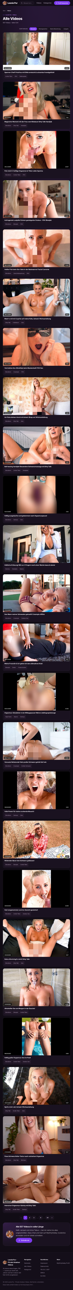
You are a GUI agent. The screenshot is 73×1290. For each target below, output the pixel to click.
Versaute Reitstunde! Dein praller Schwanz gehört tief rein (25, 762)
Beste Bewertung (55, 29)
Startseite (27, 1263)
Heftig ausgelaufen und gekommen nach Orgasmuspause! (25, 516)
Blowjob (16, 224)
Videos (38, 3)
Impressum (44, 1263)
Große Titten (8, 76)
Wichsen (23, 1160)
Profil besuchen (64, 3)
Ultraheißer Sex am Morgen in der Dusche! (19, 1008)
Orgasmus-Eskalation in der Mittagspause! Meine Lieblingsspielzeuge (30, 713)
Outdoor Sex (24, 618)
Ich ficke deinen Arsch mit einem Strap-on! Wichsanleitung (25, 417)
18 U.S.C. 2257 (45, 1269)
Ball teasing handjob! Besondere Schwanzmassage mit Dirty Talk (27, 466)
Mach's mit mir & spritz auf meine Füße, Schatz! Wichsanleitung (27, 319)
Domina (7, 569)
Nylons (22, 569)
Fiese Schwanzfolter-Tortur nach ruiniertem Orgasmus (24, 1156)
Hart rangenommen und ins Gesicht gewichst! (21, 910)
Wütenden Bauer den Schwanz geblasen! (19, 861)
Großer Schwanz (26, 766)
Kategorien (48, 3)
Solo (22, 322)
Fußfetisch (16, 322)
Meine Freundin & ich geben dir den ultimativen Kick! (23, 663)
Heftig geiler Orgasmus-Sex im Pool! (17, 1058)
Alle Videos (27, 1266)
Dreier (14, 667)
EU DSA (43, 1276)
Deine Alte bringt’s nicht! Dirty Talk (17, 959)
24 (47, 1217)
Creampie (16, 372)
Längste (66, 29)
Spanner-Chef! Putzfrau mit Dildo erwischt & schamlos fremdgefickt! (29, 72)
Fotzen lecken (22, 667)
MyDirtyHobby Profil (63, 1263)
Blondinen (8, 125)
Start (4, 10)
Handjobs (23, 125)
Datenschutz (45, 1266)
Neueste (33, 29)
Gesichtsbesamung (19, 273)
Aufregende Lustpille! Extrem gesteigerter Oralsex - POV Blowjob (28, 220)
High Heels (8, 716)
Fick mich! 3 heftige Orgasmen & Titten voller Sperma (23, 171)
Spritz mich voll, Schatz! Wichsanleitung (19, 1107)
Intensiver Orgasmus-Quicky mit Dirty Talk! (20, 1205)
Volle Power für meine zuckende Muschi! (19, 811)
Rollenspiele (23, 76)
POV (16, 76)
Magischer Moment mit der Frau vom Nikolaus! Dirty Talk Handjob (28, 122)
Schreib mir (26, 1240)
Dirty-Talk (16, 125)
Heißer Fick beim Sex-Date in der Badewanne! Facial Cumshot (26, 269)
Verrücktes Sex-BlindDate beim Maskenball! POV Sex (23, 368)
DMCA (43, 1273)
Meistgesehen (43, 29)
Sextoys (16, 519)
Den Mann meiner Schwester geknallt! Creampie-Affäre (24, 614)
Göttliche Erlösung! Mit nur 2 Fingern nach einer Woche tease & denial (29, 565)
